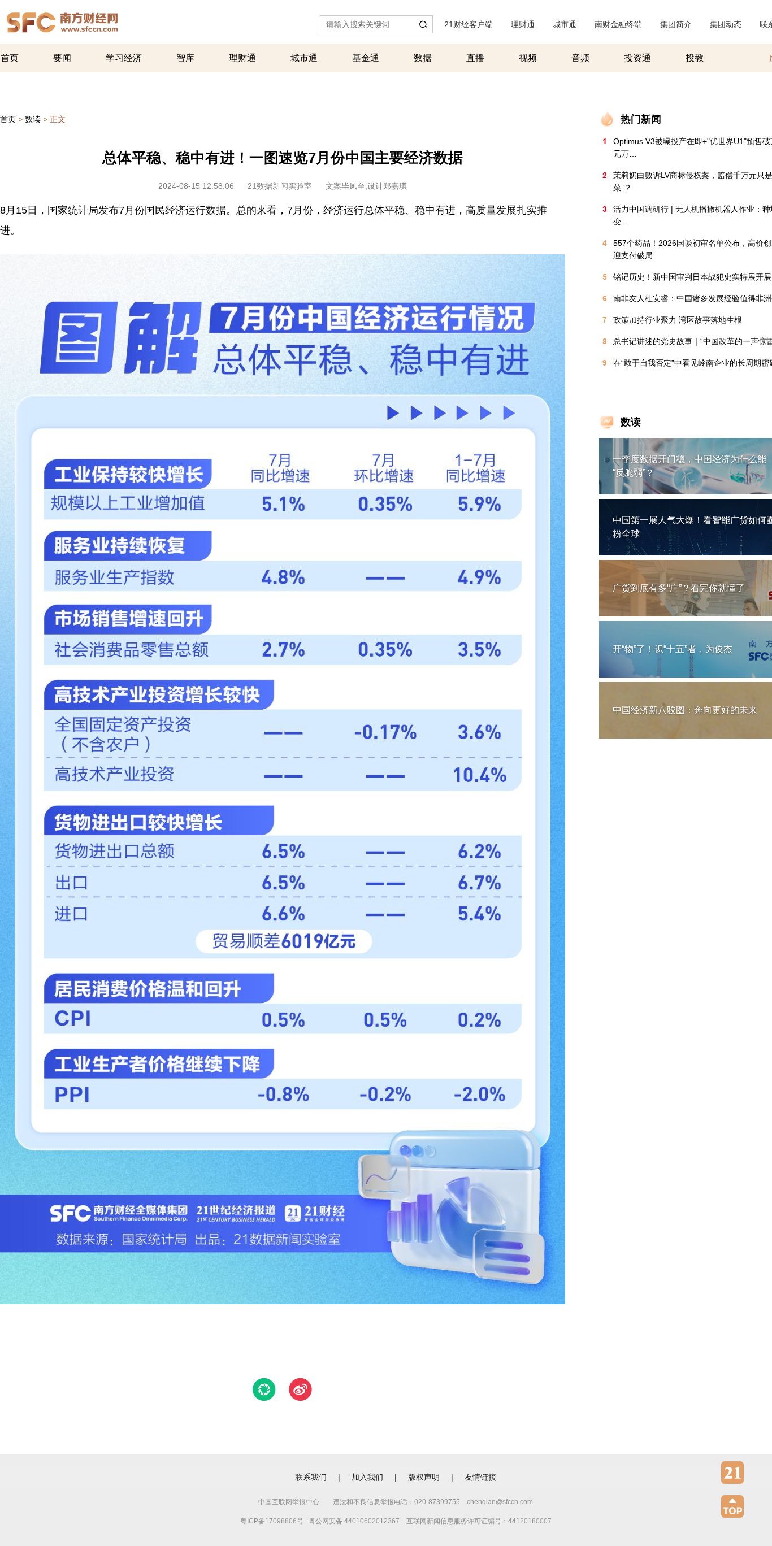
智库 (185, 58)
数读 (33, 119)
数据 (423, 58)
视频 (528, 58)
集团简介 (676, 24)
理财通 (523, 24)
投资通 (637, 58)
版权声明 (424, 1477)
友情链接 (480, 1477)
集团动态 (725, 24)
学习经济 (124, 58)
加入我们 (367, 1477)
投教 (695, 58)
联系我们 (311, 1477)
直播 (475, 58)
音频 (580, 58)
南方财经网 (62, 19)
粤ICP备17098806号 (271, 1521)
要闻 (62, 58)
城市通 (564, 24)
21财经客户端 (468, 24)
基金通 (365, 58)
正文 (58, 119)
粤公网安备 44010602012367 (354, 1521)
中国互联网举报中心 (288, 1502)
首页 (10, 58)
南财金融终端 (618, 24)
